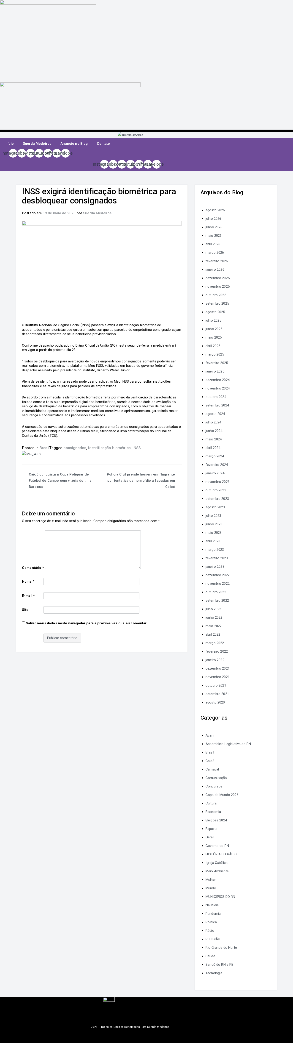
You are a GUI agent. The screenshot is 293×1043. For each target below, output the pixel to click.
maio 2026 (214, 236)
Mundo (211, 888)
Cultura (211, 803)
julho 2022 (213, 609)
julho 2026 (213, 219)
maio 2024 (214, 439)
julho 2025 (213, 320)
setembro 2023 (217, 499)
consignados (74, 448)
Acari (210, 735)
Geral (210, 837)
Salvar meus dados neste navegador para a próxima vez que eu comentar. (86, 623)
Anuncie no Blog (74, 144)
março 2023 (215, 550)
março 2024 (215, 456)
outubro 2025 (216, 295)
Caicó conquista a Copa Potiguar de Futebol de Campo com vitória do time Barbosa (60, 480)
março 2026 (215, 252)
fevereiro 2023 (217, 558)
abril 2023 (213, 541)
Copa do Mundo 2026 (222, 795)
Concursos (214, 786)
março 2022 (215, 643)
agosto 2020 (215, 702)
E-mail (28, 596)
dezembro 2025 (218, 278)
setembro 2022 (217, 600)
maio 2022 (214, 626)
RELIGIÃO (213, 939)
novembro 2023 (218, 482)
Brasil (44, 448)
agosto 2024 (215, 414)
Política (211, 922)
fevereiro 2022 (217, 651)
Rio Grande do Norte (221, 948)
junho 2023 (214, 524)
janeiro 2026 (215, 269)
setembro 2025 (217, 303)
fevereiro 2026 (217, 261)
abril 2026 (213, 244)
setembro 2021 (217, 694)
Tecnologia (214, 973)
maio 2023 (214, 533)
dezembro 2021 (218, 668)
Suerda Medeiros (37, 144)
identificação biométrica (109, 448)
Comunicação (216, 778)
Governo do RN (217, 846)
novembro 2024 (218, 388)
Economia (213, 812)
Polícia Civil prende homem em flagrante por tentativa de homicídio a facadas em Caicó (141, 480)
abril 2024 (213, 448)
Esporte (211, 829)
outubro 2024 (216, 397)
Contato (103, 144)
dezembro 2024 (218, 380)
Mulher (211, 880)
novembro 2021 (218, 677)
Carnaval (212, 769)
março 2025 (215, 354)
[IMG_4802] (31, 454)
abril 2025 (213, 346)
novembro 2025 (218, 286)
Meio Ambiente (217, 871)
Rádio (210, 931)
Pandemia (213, 914)
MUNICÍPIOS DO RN (220, 897)
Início (9, 144)
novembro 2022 (218, 583)
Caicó (210, 761)
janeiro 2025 (215, 371)
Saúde (210, 956)
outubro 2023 (216, 490)
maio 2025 (214, 337)
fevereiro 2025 (217, 363)
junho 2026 (214, 227)
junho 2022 (214, 617)
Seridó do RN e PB (220, 964)
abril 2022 (213, 634)
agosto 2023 (215, 507)
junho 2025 (214, 329)
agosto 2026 (215, 210)
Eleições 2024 (216, 820)
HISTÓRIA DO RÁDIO (221, 854)
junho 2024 (214, 431)
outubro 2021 (216, 685)
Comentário (33, 568)
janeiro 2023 (215, 567)
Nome (28, 581)
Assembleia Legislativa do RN (228, 744)
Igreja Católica (217, 863)
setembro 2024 (217, 405)
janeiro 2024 (215, 473)
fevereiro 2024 (217, 465)
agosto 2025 (215, 312)
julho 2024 (213, 422)
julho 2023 (213, 516)
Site (25, 610)
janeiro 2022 (215, 660)
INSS (137, 448)
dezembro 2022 (218, 575)
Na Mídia (212, 905)
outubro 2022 (216, 592)
